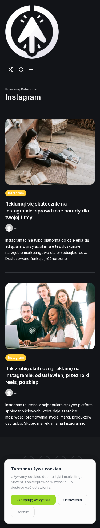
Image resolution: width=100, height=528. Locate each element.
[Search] (21, 69)
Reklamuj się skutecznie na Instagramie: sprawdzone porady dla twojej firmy (47, 210)
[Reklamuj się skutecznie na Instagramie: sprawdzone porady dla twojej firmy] (50, 152)
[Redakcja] (9, 227)
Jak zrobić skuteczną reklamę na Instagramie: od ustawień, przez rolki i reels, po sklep (48, 375)
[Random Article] (10, 69)
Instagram (16, 193)
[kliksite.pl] (32, 32)
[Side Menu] (31, 69)
